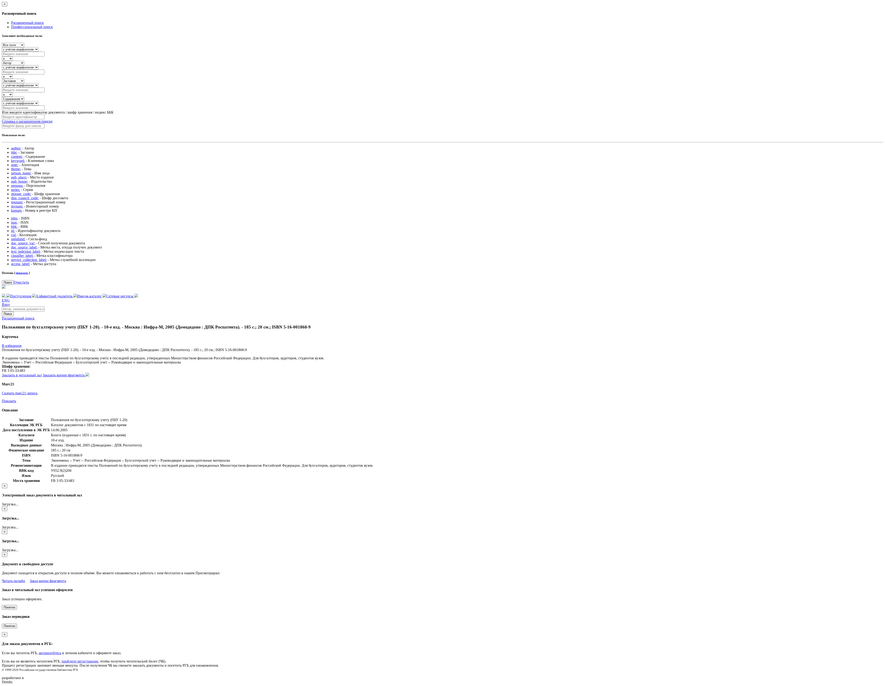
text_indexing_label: (26, 251)
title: (14, 152)
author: (16, 148)
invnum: (17, 206)
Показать (9, 401)
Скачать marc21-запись (20, 393)
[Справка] (136, 296)
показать (22, 273)
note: (14, 165)
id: (13, 231)
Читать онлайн (13, 581)
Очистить (21, 282)
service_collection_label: (29, 260)
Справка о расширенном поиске (27, 121)
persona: (17, 186)
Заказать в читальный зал (22, 375)
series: (15, 190)
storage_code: (21, 194)
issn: (14, 222)
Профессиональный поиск (32, 27)
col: (13, 235)
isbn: (14, 218)
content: (17, 156)
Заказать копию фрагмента (64, 375)
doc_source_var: (23, 243)
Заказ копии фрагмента (48, 581)
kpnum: (16, 210)
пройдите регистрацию (80, 661)
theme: (16, 169)
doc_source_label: (24, 247)
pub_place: (19, 177)
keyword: (18, 161)
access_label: (20, 264)
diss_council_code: (25, 198)
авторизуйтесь (50, 653)
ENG (6, 300)
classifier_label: (22, 256)
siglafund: (18, 239)
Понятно (9, 607)
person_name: (21, 173)
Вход (6, 304)
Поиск (8, 282)
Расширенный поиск (27, 23)
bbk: (14, 227)
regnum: (17, 202)
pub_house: (19, 181)
